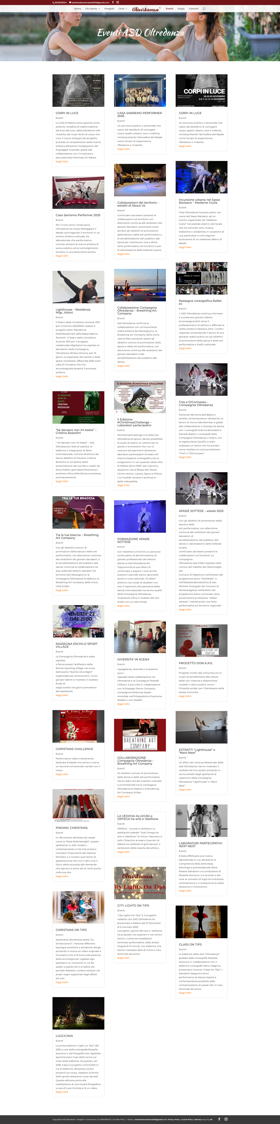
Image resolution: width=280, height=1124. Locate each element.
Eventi (169, 8)
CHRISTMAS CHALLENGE (74, 749)
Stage (181, 8)
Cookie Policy (187, 1119)
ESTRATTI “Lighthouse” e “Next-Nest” (197, 751)
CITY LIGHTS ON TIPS (133, 905)
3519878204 (61, 2)
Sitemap (197, 1119)
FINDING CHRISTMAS (72, 828)
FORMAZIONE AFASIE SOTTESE (133, 540)
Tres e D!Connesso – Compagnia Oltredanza (196, 403)
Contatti (193, 8)
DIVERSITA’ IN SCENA (133, 659)
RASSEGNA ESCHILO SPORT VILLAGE (77, 645)
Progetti (109, 8)
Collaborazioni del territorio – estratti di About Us (138, 204)
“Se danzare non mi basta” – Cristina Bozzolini (76, 431)
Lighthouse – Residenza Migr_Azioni (73, 311)
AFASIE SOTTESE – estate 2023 (201, 511)
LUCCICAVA (64, 1036)
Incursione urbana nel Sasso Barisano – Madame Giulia (199, 201)
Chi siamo (91, 8)
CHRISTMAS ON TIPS (71, 930)
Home (77, 8)
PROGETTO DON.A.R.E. (196, 663)
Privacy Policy (174, 1119)
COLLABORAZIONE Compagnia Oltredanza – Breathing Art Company (135, 760)
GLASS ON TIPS (190, 944)
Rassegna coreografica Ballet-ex (200, 302)
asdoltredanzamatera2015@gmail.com (151, 1119)
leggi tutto (62, 161)
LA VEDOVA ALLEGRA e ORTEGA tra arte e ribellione (137, 817)
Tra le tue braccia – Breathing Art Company (77, 536)
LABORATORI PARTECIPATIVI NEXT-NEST (200, 844)
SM (211, 1119)
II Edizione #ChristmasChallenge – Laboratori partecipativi (134, 422)
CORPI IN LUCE (67, 113)
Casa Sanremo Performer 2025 (78, 215)
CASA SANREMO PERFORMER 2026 (139, 114)
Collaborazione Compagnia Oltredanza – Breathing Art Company (137, 310)
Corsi (121, 8)
